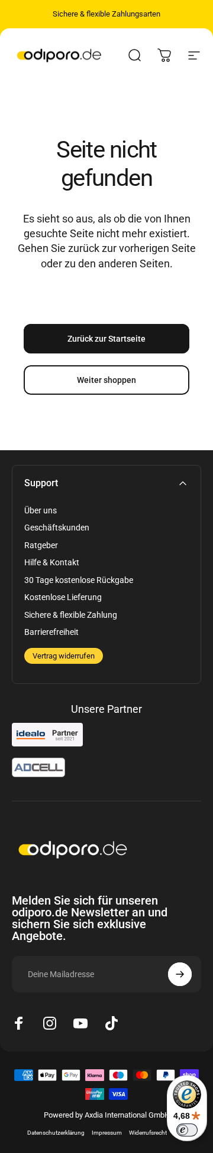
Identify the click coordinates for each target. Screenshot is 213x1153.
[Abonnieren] (180, 974)
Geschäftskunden (56, 527)
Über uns (40, 510)
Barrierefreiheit (51, 632)
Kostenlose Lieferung (63, 597)
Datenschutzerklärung (56, 1132)
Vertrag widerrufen (64, 655)
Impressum (107, 1132)
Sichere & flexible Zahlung (70, 615)
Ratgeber (41, 545)
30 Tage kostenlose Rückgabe (78, 580)
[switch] (187, 1129)
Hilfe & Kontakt (51, 562)
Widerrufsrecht (148, 1132)
